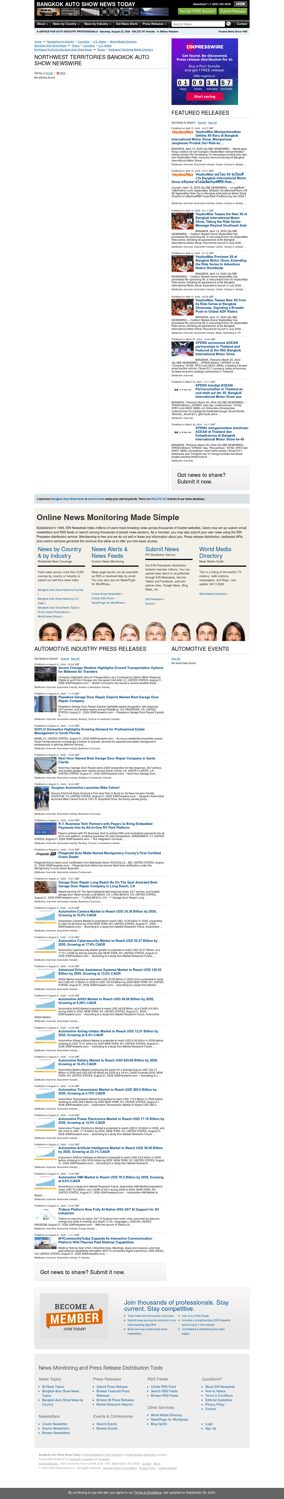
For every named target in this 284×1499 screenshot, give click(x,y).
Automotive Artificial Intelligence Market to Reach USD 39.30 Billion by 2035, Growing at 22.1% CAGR (110, 1149)
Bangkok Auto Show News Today (86, 4)
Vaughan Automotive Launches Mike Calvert (85, 787)
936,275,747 (138, 31)
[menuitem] (63, 1393)
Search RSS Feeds (164, 1391)
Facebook (75, 1459)
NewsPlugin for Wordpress (169, 1419)
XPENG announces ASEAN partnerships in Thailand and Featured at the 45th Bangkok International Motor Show (218, 348)
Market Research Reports (115, 1404)
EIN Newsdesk (93, 1454)
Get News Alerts (127, 24)
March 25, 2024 (194, 339)
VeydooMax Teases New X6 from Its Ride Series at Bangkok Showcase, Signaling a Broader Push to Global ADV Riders (220, 306)
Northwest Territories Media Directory (130, 49)
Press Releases (153, 24)
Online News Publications (53, 612)
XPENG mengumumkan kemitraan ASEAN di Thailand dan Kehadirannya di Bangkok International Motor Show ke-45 (221, 433)
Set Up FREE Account (197, 11)
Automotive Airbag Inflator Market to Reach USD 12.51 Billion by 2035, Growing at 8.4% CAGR (108, 1033)
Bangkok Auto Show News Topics (58, 607)
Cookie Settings (167, 1468)
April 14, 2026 (193, 210)
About (41, 24)
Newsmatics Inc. (48, 1463)
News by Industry (96, 24)
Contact (242, 24)
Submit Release (233, 11)
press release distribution (141, 1454)
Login (209, 1424)
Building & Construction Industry (95, 777)
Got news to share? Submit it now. (201, 477)
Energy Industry (87, 1228)
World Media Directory (123, 41)
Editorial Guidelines (218, 1400)
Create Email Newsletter (106, 594)
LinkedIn (87, 1459)
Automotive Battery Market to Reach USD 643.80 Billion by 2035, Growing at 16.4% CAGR (108, 1062)
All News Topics (53, 1386)
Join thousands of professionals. (169, 1302)
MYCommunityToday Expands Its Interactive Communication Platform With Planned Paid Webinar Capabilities (105, 1240)
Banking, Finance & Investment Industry (99, 719)
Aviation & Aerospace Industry (94, 687)
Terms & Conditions (219, 1395)
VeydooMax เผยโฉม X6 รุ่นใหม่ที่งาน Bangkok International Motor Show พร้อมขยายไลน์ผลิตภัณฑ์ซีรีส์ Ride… (209, 178)
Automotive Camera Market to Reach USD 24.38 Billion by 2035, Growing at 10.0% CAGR (107, 913)
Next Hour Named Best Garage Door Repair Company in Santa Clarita (106, 760)
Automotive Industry (204, 164)
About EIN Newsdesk (220, 1386)
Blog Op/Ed (159, 1424)
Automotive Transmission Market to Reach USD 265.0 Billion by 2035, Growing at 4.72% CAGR (107, 1091)
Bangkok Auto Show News (50, 45)
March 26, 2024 (194, 381)
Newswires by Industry (60, 41)
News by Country (65, 24)
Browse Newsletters (56, 1432)
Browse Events (107, 1428)
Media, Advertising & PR (228, 332)
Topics (75, 45)
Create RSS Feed (102, 598)
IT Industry (84, 1257)
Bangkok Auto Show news (67, 499)
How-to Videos (215, 1391)
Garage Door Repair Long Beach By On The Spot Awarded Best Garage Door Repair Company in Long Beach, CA (107, 884)
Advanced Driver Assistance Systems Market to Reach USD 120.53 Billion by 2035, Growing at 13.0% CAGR (109, 971)
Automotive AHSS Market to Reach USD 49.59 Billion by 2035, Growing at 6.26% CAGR (106, 1000)
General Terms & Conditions (120, 1468)
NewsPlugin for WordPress (108, 602)
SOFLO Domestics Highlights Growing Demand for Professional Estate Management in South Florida (89, 731)
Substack (104, 1459)
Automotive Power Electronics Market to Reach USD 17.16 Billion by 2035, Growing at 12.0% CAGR (111, 1120)
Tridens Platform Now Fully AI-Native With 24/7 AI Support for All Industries (108, 1211)
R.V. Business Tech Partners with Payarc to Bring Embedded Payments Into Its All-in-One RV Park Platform (105, 825)
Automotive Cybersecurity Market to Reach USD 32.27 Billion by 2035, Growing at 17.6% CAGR (108, 942)
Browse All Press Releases (115, 1400)
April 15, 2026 (193, 128)
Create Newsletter (54, 1424)
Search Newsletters (55, 1428)
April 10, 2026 (193, 296)
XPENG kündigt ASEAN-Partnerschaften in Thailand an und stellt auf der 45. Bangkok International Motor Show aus (219, 391)
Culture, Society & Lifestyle (229, 164)
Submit (202, 122)
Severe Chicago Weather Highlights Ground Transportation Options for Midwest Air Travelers (110, 669)
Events (149, 603)
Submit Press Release (112, 1386)
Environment (85, 872)
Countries (83, 41)
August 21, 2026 (57, 664)
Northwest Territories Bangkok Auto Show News (63, 49)
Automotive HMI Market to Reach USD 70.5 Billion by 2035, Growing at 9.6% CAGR (111, 1179)
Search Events (107, 1424)
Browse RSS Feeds (164, 1395)
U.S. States (99, 41)
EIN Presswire (153, 599)
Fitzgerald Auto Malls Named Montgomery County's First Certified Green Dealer (109, 854)
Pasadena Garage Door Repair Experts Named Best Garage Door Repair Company (108, 698)
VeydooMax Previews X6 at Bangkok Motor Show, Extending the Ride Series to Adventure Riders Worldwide (221, 262)
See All (212, 122)
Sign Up (210, 1428)
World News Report (49, 616)
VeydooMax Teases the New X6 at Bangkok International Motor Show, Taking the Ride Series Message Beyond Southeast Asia (221, 219)
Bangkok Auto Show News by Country (60, 590)
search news (96, 499)
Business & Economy (89, 748)
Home (38, 41)
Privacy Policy (215, 1404)
